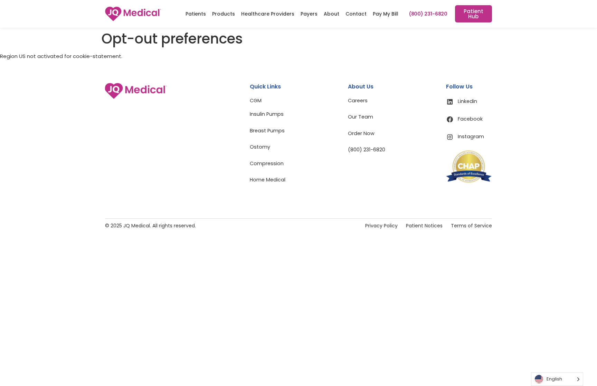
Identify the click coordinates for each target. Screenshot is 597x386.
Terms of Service (471, 225)
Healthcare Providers (267, 13)
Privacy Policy (381, 225)
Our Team (360, 116)
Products (223, 13)
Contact (356, 13)
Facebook (470, 118)
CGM (256, 100)
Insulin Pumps (267, 114)
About (331, 13)
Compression (267, 163)
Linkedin (467, 101)
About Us (360, 87)
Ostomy (260, 146)
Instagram (471, 136)
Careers (358, 100)
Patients (196, 13)
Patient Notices (424, 225)
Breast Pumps (267, 130)
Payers (309, 13)
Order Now (361, 133)
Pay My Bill (385, 13)
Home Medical (267, 179)
